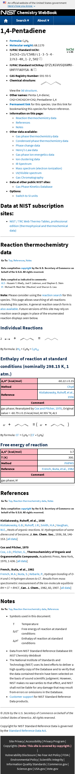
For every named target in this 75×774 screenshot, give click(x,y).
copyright (26, 268)
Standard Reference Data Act (27, 730)
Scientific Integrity (51, 759)
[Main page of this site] (6, 20)
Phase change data (28, 145)
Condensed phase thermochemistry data (42, 141)
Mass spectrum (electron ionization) (39, 168)
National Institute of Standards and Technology (8, 12)
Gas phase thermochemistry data (37, 136)
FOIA (65, 755)
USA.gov (39, 769)
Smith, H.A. (48, 525)
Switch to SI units (27, 196)
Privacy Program (54, 741)
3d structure (29, 90)
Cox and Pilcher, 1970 (48, 408)
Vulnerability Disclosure (20, 755)
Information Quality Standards (26, 764)
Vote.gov (52, 769)
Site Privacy (16, 741)
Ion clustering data (28, 159)
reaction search (52, 295)
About (42, 20)
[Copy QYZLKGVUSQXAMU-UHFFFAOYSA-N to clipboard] (35, 70)
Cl (17, 435)
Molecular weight (21, 45)
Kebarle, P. (36, 574)
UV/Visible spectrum (29, 173)
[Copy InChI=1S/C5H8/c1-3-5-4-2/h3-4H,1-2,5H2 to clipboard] (40, 60)
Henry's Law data (27, 150)
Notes (19, 127)
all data (12, 539)
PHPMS (69, 463)
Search (21, 20)
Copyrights (10, 746)
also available (9, 309)
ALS (3, 283)
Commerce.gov (57, 764)
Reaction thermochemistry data (36, 118)
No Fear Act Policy (49, 755)
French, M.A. (8, 574)
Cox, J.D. (6, 552)
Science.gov (24, 769)
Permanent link (20, 104)
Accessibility (34, 741)
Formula (15, 41)
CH (35, 349)
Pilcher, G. (19, 552)
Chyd (70, 387)
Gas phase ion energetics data (35, 154)
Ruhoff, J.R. (32, 525)
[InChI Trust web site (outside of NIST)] (70, 52)
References (23, 122)
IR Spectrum (24, 164)
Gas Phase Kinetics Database (34, 186)
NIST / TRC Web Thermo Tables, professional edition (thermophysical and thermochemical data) (39, 225)
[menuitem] (6, 20)
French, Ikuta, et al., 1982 (58, 469)
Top (10, 260)
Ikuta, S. (23, 574)
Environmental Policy (24, 759)
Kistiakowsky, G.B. (11, 525)
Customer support (21, 696)
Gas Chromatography (29, 177)
